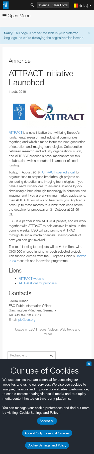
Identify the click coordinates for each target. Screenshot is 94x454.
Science (43, 5)
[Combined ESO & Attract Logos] (47, 112)
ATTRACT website (31, 279)
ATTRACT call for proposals (38, 283)
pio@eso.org (26, 319)
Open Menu (19, 15)
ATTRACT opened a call (58, 172)
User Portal (60, 5)
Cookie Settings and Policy (47, 445)
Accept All (47, 421)
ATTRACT (15, 132)
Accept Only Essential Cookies (47, 433)
